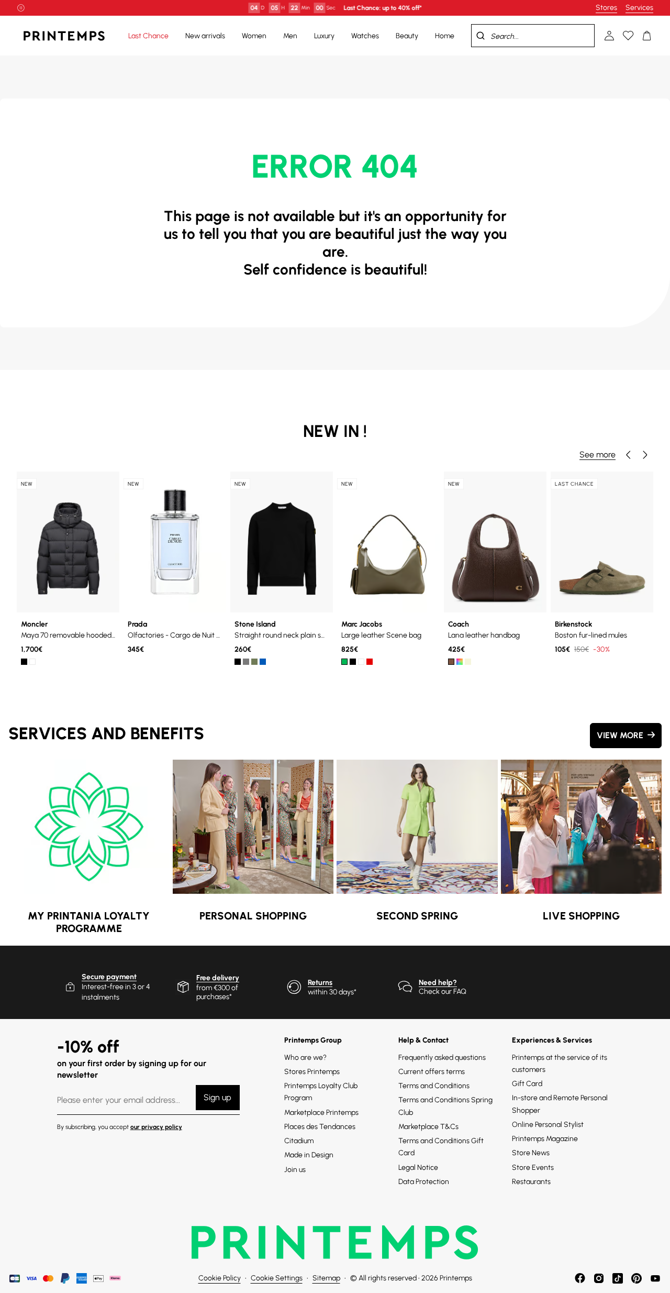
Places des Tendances (319, 1126)
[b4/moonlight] (468, 662)
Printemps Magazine (545, 1138)
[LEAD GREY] (246, 662)
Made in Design (308, 1154)
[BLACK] (24, 662)
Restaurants (531, 1181)
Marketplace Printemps (321, 1112)
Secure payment (109, 976)
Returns (320, 982)
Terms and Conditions (434, 1085)
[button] (628, 454)
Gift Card (527, 1083)
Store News (531, 1152)
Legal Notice (418, 1167)
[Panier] (647, 35)
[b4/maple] (451, 662)
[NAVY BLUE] (263, 662)
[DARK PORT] (369, 662)
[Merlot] (459, 662)
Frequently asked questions (442, 1057)
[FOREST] (344, 662)
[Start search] (480, 35)
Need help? (438, 982)
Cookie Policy (219, 1278)
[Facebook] (580, 1278)
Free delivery (217, 977)
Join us (295, 1169)
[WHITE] (32, 662)
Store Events (533, 1167)
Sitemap (326, 1278)
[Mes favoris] (628, 35)
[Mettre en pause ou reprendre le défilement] (21, 8)
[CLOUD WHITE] (361, 662)
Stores (606, 7)
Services (639, 7)
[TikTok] (617, 1278)
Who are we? (305, 1057)
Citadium (299, 1140)
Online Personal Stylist (548, 1124)
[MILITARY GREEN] (254, 662)
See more (597, 454)
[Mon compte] (609, 35)
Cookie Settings (277, 1278)
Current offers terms (431, 1071)
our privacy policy (156, 1127)
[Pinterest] (636, 1278)
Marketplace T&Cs (428, 1126)
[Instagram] (599, 1278)
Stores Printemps (312, 1071)
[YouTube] (655, 1278)
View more (620, 735)
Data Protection (423, 1181)
